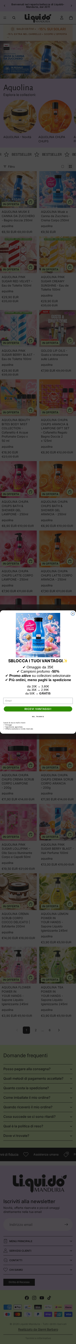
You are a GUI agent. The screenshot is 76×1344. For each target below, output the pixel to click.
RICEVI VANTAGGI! (38, 709)
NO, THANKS (38, 716)
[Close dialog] (73, 613)
